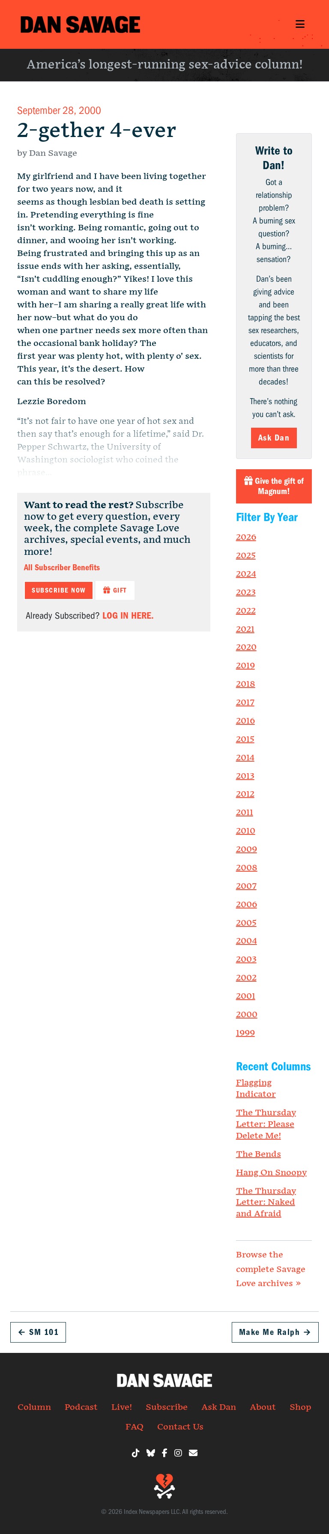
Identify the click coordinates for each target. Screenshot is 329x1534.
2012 (245, 794)
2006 (246, 905)
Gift (119, 590)
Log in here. (128, 615)
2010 (245, 831)
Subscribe (167, 1407)
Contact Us (180, 1427)
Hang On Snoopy (271, 1173)
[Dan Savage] (80, 24)
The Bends (258, 1154)
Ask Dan (274, 438)
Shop (300, 1407)
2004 (246, 941)
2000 (246, 1015)
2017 (245, 702)
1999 (245, 1033)
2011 (244, 812)
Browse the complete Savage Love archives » (270, 1269)
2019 (245, 666)
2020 (246, 647)
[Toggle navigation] (299, 24)
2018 (245, 684)
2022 (246, 611)
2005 (246, 923)
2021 (245, 629)
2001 (245, 996)
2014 (245, 758)
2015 (245, 739)
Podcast (81, 1407)
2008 (246, 868)
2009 (246, 849)
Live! (121, 1407)
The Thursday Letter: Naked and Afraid (266, 1202)
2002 (246, 978)
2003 (246, 959)
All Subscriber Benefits (62, 567)
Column (34, 1407)
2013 (245, 776)
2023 (246, 592)
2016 (245, 721)
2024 (246, 574)
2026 (246, 537)
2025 (246, 556)
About (263, 1407)
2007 (246, 886)
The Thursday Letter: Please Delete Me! (266, 1124)
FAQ (135, 1427)
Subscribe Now (59, 590)
